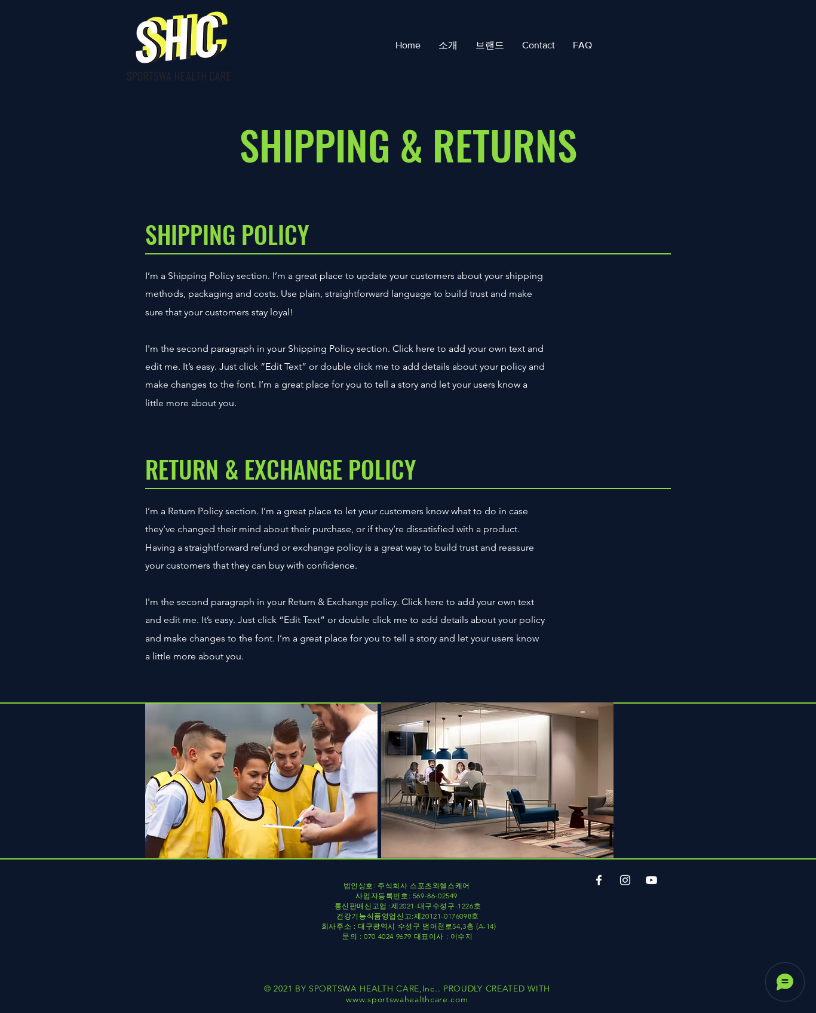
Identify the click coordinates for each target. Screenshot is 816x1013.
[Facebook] (599, 880)
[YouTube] (651, 880)
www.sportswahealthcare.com (407, 999)
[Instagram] (625, 880)
